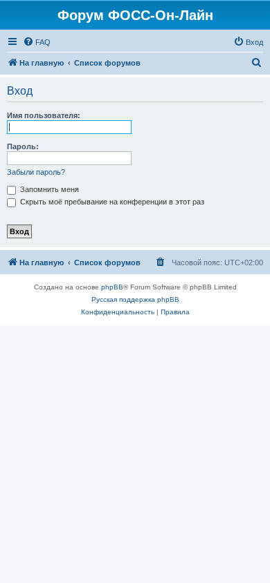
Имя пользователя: (43, 115)
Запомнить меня (48, 189)
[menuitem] (37, 42)
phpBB (112, 287)
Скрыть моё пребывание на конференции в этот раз (111, 202)
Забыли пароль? (36, 172)
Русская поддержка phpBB (135, 299)
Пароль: (23, 146)
